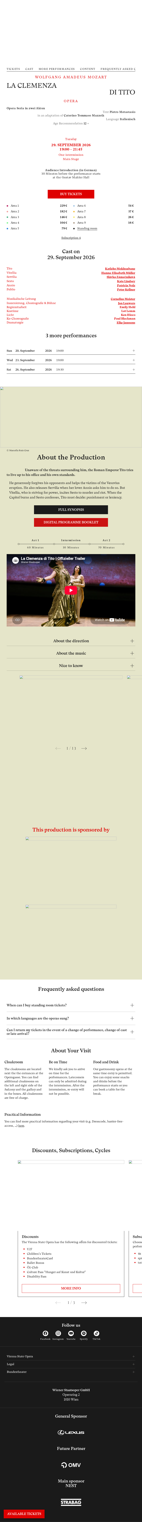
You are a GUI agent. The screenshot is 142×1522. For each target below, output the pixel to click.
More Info (71, 1288)
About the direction (71, 641)
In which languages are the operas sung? (38, 1018)
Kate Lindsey (126, 281)
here (21, 1125)
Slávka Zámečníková (121, 277)
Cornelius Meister (123, 299)
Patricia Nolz (126, 285)
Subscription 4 (71, 238)
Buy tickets (71, 194)
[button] (71, 349)
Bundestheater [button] (16, 1372)
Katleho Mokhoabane (120, 268)
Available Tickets (24, 1514)
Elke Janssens (126, 322)
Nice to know (71, 666)
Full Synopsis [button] (71, 510)
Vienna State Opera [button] (20, 1356)
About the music (71, 653)
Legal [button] (10, 1364)
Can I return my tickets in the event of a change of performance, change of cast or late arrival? (67, 1032)
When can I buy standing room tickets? (37, 1005)
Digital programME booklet (71, 522)
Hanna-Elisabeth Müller (118, 273)
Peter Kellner (126, 289)
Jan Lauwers (126, 303)
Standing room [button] (87, 228)
